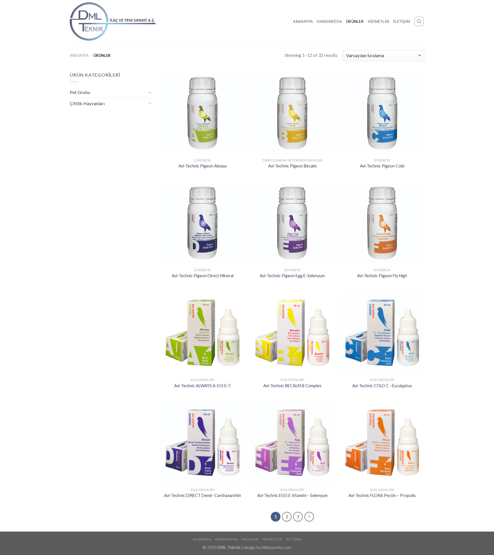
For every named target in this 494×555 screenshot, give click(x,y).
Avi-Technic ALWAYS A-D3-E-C (202, 385)
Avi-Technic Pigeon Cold (382, 165)
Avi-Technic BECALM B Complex (292, 385)
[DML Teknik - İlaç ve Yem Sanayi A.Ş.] (113, 21)
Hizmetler (378, 21)
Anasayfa (303, 21)
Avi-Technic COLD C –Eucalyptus (382, 385)
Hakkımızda (329, 21)
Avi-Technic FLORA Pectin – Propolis (382, 495)
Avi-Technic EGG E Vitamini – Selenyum (292, 495)
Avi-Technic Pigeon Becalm (292, 165)
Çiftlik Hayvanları (87, 103)
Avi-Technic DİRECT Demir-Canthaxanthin (202, 495)
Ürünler (355, 21)
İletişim (401, 21)
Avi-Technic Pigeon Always (202, 165)
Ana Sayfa (79, 55)
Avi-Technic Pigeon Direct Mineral (203, 275)
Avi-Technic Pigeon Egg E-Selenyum (292, 275)
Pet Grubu (80, 92)
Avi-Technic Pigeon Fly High (382, 275)
